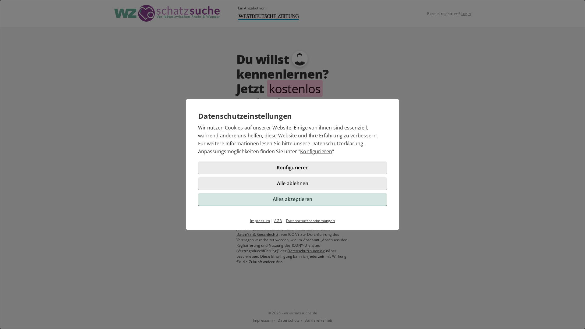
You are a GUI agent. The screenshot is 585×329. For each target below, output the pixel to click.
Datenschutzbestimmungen (310, 220)
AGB (278, 220)
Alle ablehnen (292, 183)
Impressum (260, 220)
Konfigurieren (316, 151)
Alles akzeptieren (292, 199)
